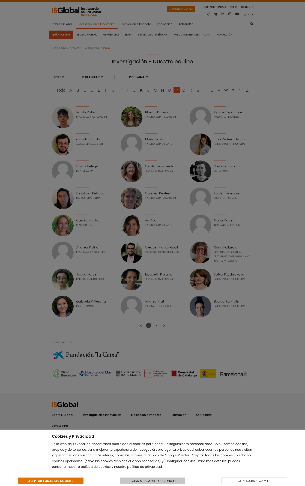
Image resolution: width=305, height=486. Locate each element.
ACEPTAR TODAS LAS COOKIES (50, 481)
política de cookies (96, 466)
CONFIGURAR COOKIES (254, 481)
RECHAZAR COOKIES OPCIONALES (152, 481)
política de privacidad (144, 466)
